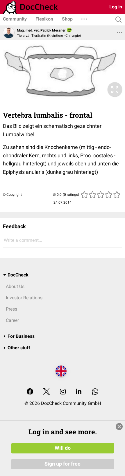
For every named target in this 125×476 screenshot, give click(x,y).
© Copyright (12, 195)
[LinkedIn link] (79, 392)
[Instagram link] (63, 392)
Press (11, 309)
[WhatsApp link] (95, 392)
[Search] (117, 19)
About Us (15, 286)
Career (12, 320)
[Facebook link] (30, 392)
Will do (63, 448)
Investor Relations (24, 297)
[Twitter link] (46, 392)
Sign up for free (62, 464)
